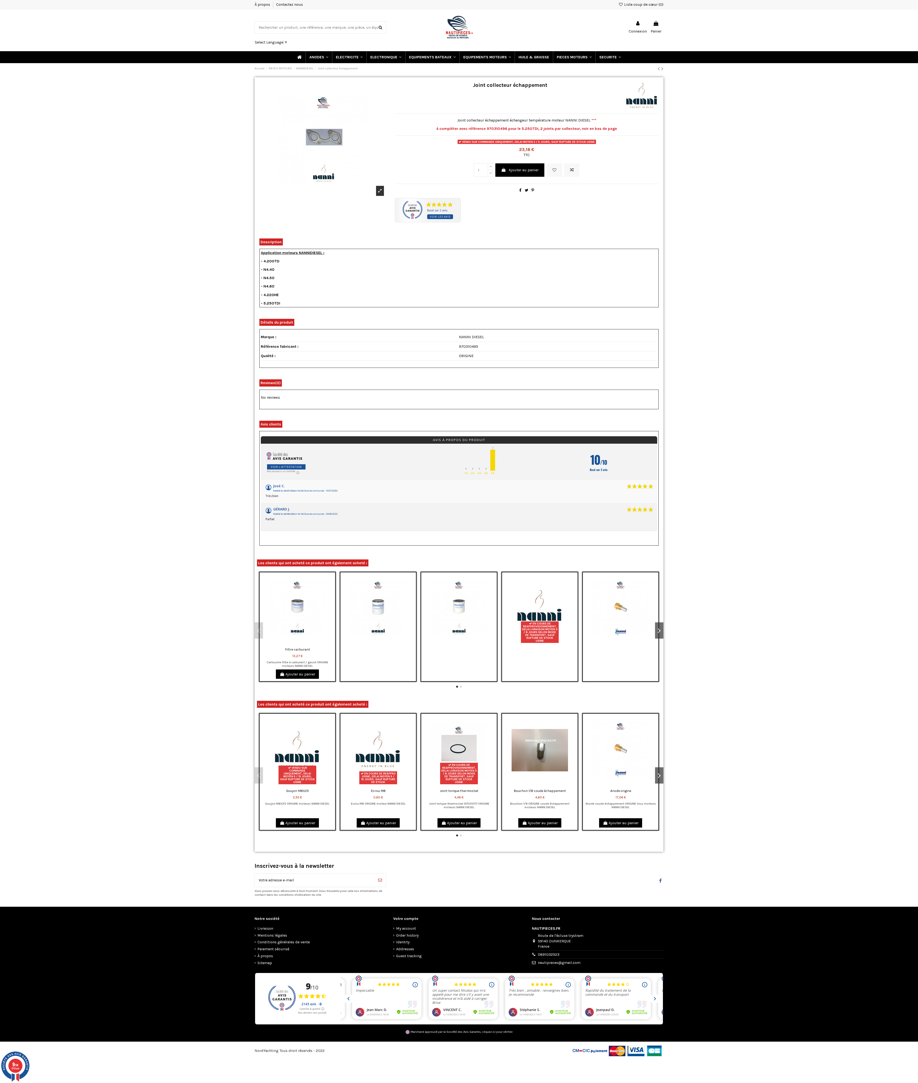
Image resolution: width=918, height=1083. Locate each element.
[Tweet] (526, 190)
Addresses (405, 949)
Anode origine (620, 791)
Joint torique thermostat (459, 791)
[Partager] (520, 190)
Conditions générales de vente (283, 942)
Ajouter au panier (524, 170)
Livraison (265, 928)
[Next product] (662, 68)
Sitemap (264, 963)
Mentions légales (272, 935)
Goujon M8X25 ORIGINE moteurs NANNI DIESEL (297, 803)
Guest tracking (409, 956)
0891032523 (548, 954)
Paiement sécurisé (273, 949)
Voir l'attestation (286, 467)
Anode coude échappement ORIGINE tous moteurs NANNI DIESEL (620, 805)
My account (406, 928)
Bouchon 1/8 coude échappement (540, 791)
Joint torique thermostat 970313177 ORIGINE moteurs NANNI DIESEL (459, 805)
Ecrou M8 (378, 791)
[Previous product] (659, 68)
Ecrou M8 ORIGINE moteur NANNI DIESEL (378, 803)
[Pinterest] (532, 190)
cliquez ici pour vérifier (497, 1031)
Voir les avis (440, 216)
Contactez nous (289, 4)
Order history (407, 935)
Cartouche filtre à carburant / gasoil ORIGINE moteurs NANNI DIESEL (297, 664)
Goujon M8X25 (297, 791)
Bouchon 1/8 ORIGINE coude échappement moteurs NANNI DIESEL (539, 805)
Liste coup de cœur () (643, 4)
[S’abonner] (380, 880)
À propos (263, 4)
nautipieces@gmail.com (559, 962)
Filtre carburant (297, 649)
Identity (403, 942)
